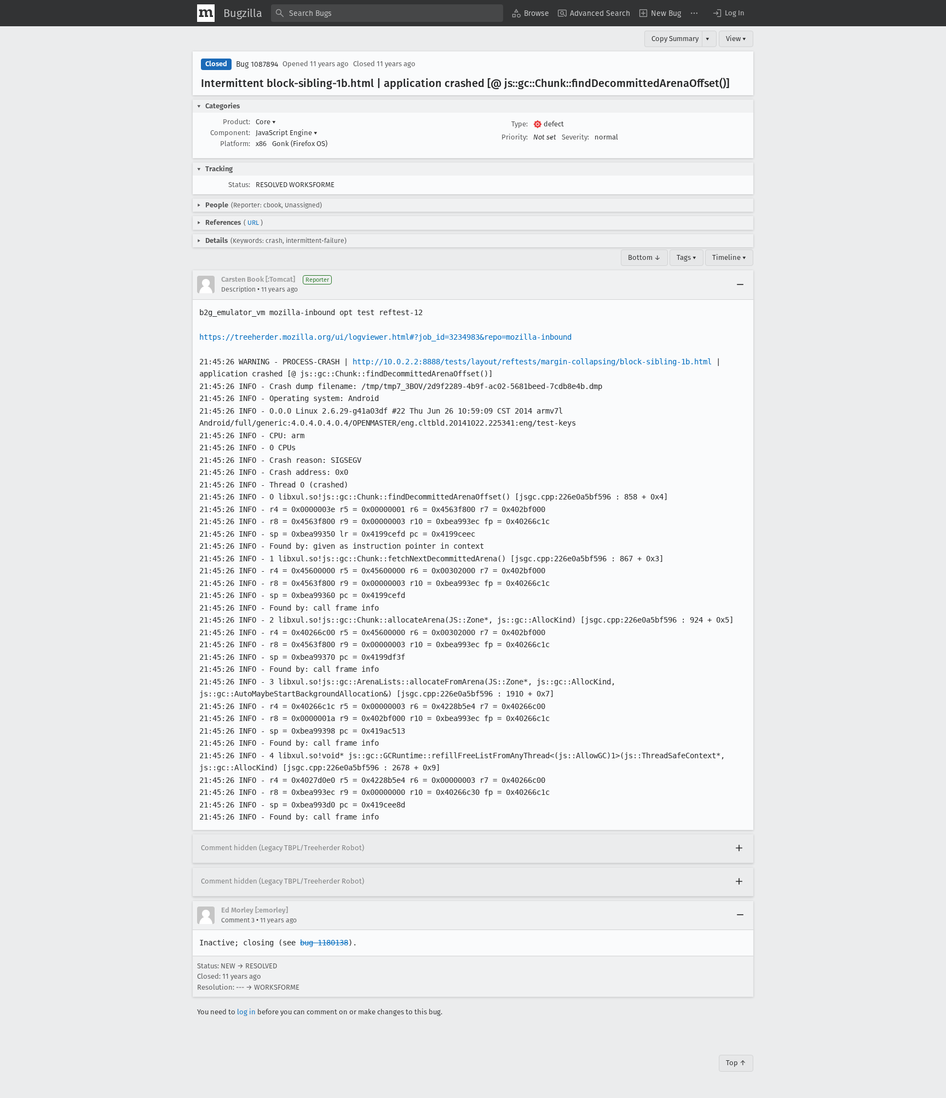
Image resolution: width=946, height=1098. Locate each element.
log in (246, 1012)
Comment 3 (238, 920)
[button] (728, 13)
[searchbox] (387, 13)
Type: (519, 124)
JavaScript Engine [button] (287, 133)
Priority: (514, 137)
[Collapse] (740, 284)
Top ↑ (736, 1063)
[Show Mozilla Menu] (206, 13)
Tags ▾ (686, 257)
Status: (239, 185)
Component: (230, 133)
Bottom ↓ (644, 257)
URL (253, 222)
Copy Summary (675, 38)
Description (238, 289)
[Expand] (739, 848)
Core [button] (266, 122)
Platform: (235, 144)
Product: (236, 122)
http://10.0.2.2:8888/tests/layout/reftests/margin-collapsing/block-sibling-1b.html (532, 361)
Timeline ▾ (729, 257)
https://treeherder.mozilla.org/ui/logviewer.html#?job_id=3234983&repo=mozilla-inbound (385, 337)
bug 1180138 (324, 942)
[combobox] (387, 13)
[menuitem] (530, 13)
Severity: (575, 137)
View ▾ (736, 38)
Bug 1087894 (257, 64)
